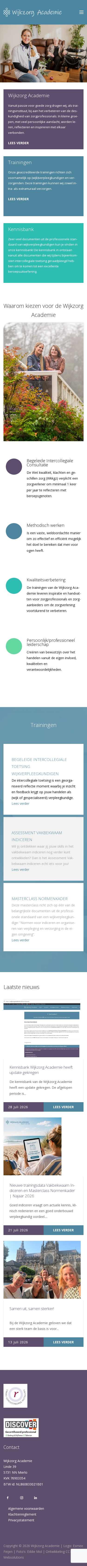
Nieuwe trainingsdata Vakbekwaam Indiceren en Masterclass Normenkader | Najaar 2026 (42, 1190)
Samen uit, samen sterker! (32, 1308)
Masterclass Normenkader (40, 898)
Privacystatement (21, 1520)
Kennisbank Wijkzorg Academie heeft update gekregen (41, 1069)
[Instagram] (21, 1498)
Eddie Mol (34, 1551)
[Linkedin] (34, 1498)
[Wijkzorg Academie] (32, 12)
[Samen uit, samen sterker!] (42, 1270)
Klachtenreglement (22, 1514)
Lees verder (18, 143)
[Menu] (81, 12)
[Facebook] (7, 1498)
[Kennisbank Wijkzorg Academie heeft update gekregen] (41, 1028)
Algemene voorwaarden (26, 1508)
